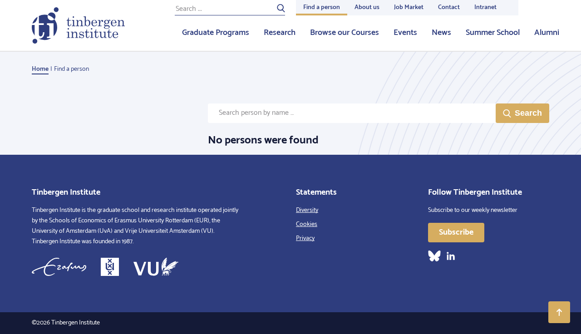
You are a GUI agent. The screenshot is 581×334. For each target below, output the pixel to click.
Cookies (306, 224)
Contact (449, 7)
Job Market (408, 7)
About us (367, 7)
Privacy (305, 238)
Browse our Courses (344, 32)
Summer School (493, 32)
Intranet (485, 7)
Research (279, 32)
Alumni (546, 32)
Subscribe (456, 232)
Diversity (307, 210)
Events (405, 32)
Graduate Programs (215, 32)
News (441, 32)
